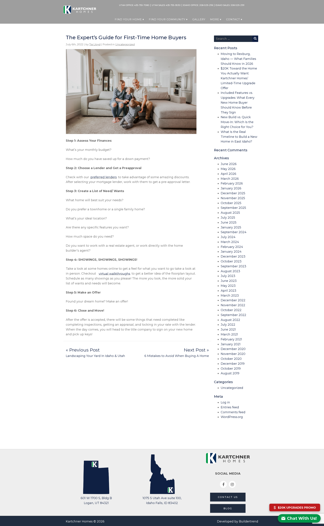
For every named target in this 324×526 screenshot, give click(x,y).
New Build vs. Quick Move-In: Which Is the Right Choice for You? (237, 122)
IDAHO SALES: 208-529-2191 (229, 5)
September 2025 (233, 208)
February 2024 (232, 247)
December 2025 (233, 193)
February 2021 (231, 339)
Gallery (198, 19)
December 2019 (233, 364)
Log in (225, 402)
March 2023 (230, 295)
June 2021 (228, 329)
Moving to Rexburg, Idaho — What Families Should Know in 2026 (238, 59)
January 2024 (231, 251)
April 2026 (228, 174)
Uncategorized (125, 44)
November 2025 (233, 198)
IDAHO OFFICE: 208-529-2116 (198, 5)
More (214, 19)
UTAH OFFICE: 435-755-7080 (134, 5)
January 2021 (230, 344)
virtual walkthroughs (114, 273)
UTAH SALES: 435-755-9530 (166, 5)
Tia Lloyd (94, 44)
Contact (233, 19)
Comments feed (233, 412)
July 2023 (228, 276)
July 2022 (228, 324)
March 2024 (230, 242)
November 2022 (233, 305)
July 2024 (228, 237)
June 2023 (229, 281)
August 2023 (230, 271)
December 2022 (233, 300)
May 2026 (228, 169)
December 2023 (233, 256)
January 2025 (231, 227)
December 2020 (233, 349)
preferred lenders (103, 177)
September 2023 (233, 266)
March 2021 (229, 334)
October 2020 (231, 359)
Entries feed (230, 407)
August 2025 (230, 213)
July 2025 (228, 217)
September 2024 (233, 232)
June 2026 (229, 164)
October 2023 (231, 261)
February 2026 (232, 183)
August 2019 (230, 373)
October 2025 (231, 203)
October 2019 (231, 368)
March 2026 (230, 179)
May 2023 (228, 286)
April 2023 (228, 291)
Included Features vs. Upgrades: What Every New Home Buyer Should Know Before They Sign (237, 102)
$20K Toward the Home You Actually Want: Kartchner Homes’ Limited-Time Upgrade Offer (239, 78)
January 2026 (231, 188)
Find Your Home (128, 19)
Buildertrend (248, 521)
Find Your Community (167, 19)
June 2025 (228, 222)
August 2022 (230, 320)
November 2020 (233, 354)
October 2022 (231, 310)
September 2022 (233, 315)
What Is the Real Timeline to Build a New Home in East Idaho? (239, 137)
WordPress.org (232, 417)
